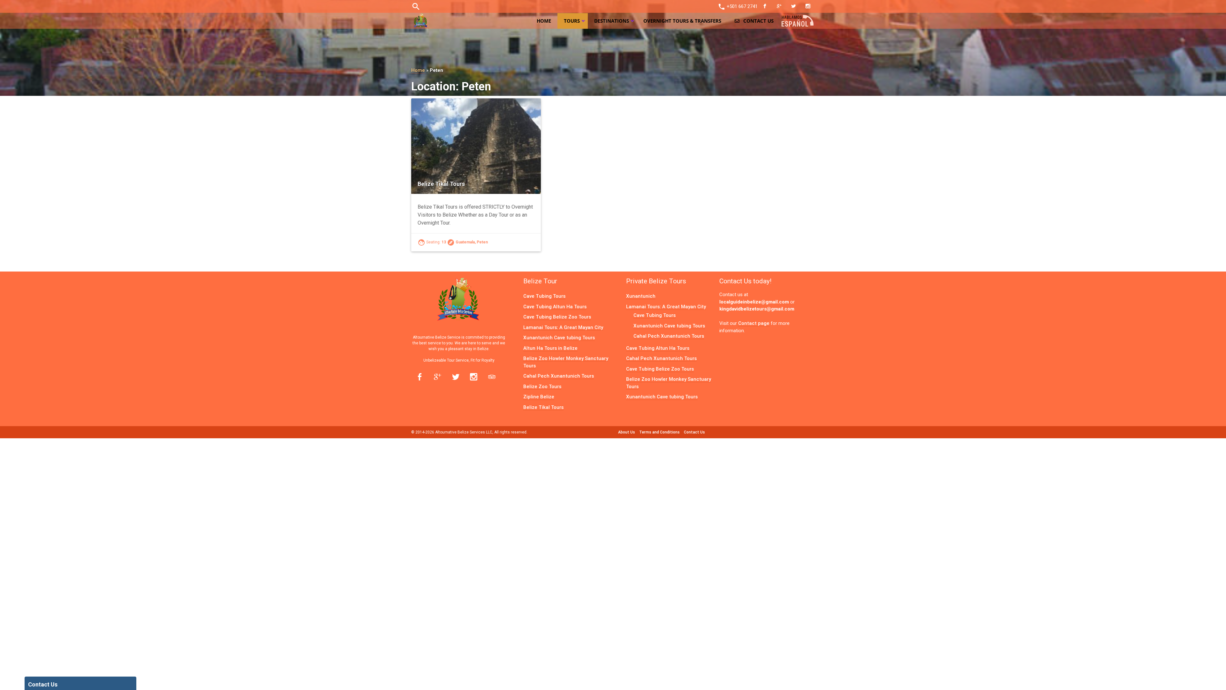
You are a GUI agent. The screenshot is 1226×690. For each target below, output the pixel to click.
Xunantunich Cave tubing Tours (559, 337)
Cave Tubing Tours (544, 296)
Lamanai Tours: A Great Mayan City (563, 327)
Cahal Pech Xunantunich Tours (558, 376)
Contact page (753, 323)
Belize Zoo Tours (542, 386)
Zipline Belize (538, 397)
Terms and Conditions (659, 432)
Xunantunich (640, 296)
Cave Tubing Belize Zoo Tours (557, 317)
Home (418, 70)
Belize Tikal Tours (441, 183)
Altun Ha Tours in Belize (550, 348)
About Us (626, 432)
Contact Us (694, 432)
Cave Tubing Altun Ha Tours (555, 306)
